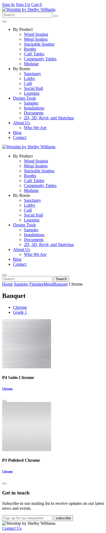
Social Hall (33, 88)
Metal (48, 284)
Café (28, 83)
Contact (19, 137)
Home (7, 284)
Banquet (60, 284)
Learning (31, 93)
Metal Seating (36, 39)
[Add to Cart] (4, 401)
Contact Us (11, 528)
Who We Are (35, 127)
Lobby (29, 78)
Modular (31, 63)
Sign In (8, 4)
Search (61, 279)
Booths (30, 49)
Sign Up (23, 4)
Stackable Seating (39, 44)
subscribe (63, 518)
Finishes (36, 284)
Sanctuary (32, 73)
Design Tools (24, 98)
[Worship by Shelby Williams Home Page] (28, 9)
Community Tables (40, 59)
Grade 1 (20, 312)
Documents (33, 113)
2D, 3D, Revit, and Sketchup (49, 118)
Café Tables (34, 54)
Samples (31, 103)
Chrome (20, 307)
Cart (36, 4)
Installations (34, 108)
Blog (17, 132)
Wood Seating (36, 34)
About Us (21, 122)
